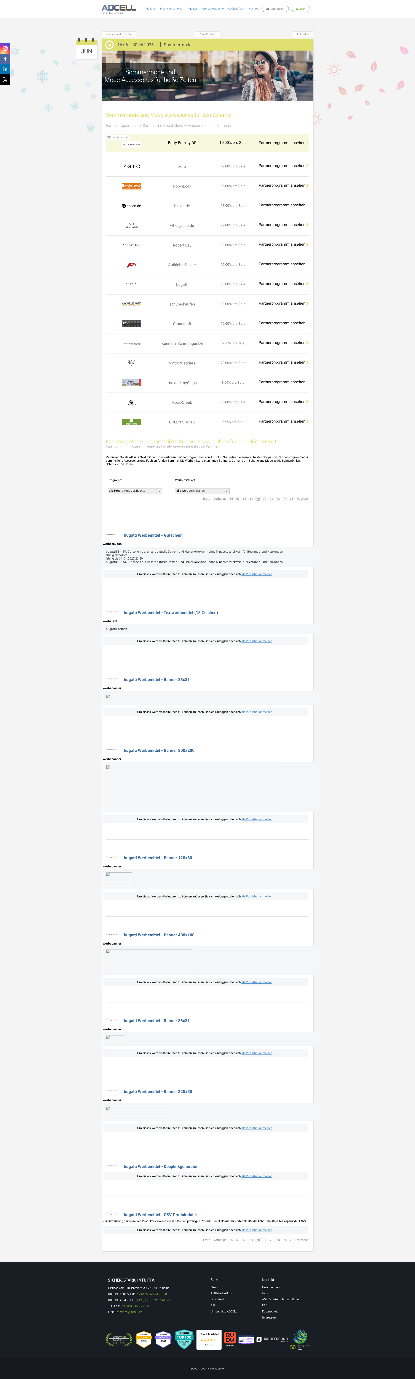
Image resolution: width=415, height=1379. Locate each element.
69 (251, 498)
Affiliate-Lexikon (221, 1293)
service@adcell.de (130, 1312)
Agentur (192, 8)
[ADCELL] (209, 1340)
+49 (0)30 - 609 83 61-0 (151, 1294)
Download (217, 1299)
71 (265, 498)
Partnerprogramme (212, 8)
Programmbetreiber (171, 8)
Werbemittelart (185, 480)
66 (231, 498)
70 (258, 498)
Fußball (301, 34)
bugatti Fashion (116, 629)
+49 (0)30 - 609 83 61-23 (153, 1300)
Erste (206, 498)
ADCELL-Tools (236, 8)
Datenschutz (270, 1311)
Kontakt (253, 8)
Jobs (265, 1293)
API (213, 1305)
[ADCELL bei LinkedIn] (5, 69)
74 (285, 498)
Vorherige (219, 498)
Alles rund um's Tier (120, 34)
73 (278, 498)
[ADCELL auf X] (5, 79)
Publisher (150, 8)
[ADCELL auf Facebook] (5, 59)
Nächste (302, 498)
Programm (115, 480)
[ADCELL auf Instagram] (5, 48)
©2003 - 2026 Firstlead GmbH (207, 1368)
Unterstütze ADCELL (224, 1311)
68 (244, 498)
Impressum (269, 1317)
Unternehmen (271, 1287)
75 (291, 498)
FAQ (265, 1305)
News (214, 1287)
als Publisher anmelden (256, 574)
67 (238, 498)
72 (271, 498)
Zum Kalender (207, 34)
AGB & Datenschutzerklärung (281, 1299)
